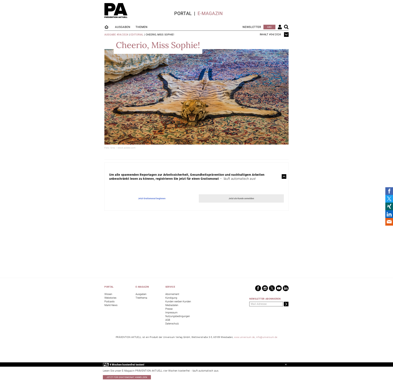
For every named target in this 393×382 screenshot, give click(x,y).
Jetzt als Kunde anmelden (241, 198)
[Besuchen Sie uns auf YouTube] (279, 288)
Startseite (106, 27)
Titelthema (141, 297)
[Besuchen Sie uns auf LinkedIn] (286, 288)
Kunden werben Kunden (178, 301)
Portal (183, 13)
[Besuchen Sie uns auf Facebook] (258, 288)
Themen (142, 27)
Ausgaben (122, 27)
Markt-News (110, 305)
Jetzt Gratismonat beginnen (151, 198)
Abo (269, 27)
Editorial (136, 34)
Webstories (110, 297)
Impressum (171, 312)
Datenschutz (172, 323)
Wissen (108, 294)
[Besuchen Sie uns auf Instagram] (265, 288)
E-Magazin (210, 13)
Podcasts (109, 301)
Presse (169, 308)
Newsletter (252, 27)
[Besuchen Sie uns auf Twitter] (272, 288)
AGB (167, 319)
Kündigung (171, 297)
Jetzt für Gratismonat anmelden (127, 377)
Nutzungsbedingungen (177, 316)
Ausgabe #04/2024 (116, 34)
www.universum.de (244, 337)
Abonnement (172, 294)
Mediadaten (171, 305)
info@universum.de (266, 337)
